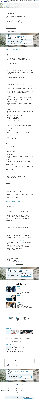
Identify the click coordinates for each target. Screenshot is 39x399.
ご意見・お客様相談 (2, 388)
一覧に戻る (20, 264)
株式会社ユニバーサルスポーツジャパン (34, 389)
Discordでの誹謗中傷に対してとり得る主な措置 (11, 28)
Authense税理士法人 (25, 388)
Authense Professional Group (27, 386)
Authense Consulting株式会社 (33, 388)
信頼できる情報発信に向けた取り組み (19, 390)
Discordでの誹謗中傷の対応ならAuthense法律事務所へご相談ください (13, 31)
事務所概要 (9, 388)
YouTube (7, 395)
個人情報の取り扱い (17, 388)
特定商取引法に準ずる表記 (18, 389)
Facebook (5, 395)
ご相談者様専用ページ (3, 390)
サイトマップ (17, 392)
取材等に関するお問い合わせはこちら (19, 261)
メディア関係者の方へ (3, 389)
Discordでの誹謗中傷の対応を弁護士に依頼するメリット (11, 30)
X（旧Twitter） (2, 395)
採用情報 (9, 389)
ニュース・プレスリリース (10, 390)
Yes (34, 0)
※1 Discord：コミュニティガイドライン (9, 128)
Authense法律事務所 (3, 386)
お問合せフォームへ (28, 397)
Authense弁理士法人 (25, 389)
